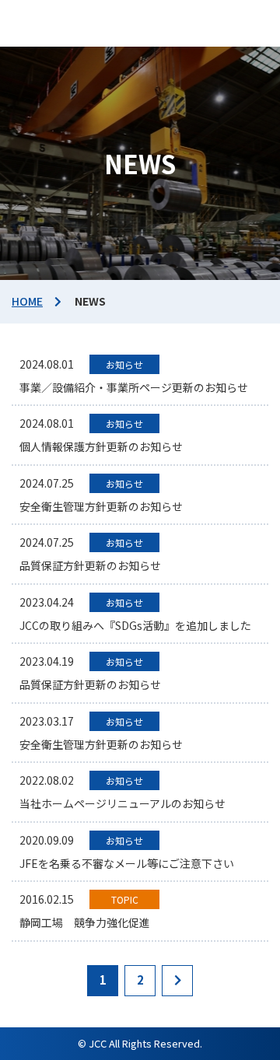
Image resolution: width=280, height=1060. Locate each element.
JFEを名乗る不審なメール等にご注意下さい (126, 863)
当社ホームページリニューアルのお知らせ (122, 803)
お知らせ (124, 364)
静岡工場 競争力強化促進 (84, 922)
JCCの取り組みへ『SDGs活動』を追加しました (135, 625)
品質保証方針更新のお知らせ (90, 565)
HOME (27, 301)
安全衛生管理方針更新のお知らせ (101, 506)
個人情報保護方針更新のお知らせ (101, 446)
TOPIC (124, 899)
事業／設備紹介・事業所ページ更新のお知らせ (133, 387)
